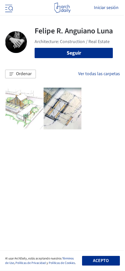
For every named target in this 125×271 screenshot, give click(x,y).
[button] (20, 74)
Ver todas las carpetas (99, 74)
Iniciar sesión (106, 7)
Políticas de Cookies (62, 263)
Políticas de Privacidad (30, 263)
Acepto (101, 261)
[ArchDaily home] (62, 8)
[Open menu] (8, 7)
